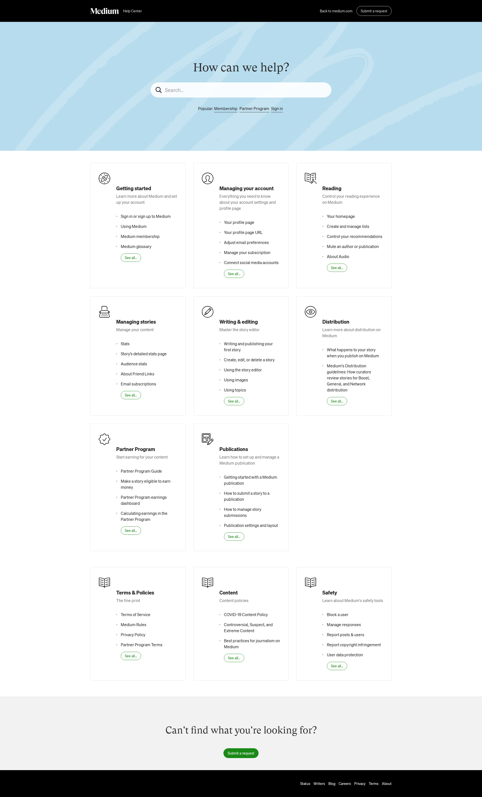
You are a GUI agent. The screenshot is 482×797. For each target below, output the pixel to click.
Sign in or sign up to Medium (146, 216)
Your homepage (341, 216)
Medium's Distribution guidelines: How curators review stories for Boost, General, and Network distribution (349, 377)
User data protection (345, 654)
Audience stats (134, 363)
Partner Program (254, 108)
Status (305, 783)
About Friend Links (137, 373)
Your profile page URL (243, 232)
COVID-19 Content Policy (246, 614)
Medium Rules (133, 624)
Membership (225, 108)
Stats (125, 343)
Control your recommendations (354, 236)
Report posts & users (345, 634)
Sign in (277, 108)
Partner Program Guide (141, 471)
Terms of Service (135, 614)
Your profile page (239, 222)
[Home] (104, 11)
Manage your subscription (247, 252)
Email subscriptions (138, 383)
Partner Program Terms (141, 644)
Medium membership (140, 236)
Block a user (337, 614)
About (387, 783)
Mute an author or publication (353, 246)
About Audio (338, 256)
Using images (236, 379)
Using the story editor (243, 369)
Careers (345, 783)
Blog (331, 783)
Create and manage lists (348, 226)
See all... (131, 257)
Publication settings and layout (251, 525)
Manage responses (344, 624)
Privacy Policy (133, 634)
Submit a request (374, 11)
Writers (319, 783)
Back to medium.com (336, 11)
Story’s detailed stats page (144, 353)
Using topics (235, 389)
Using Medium (134, 226)
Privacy (360, 783)
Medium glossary (136, 246)
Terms (374, 783)
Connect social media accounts (251, 262)
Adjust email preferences (246, 242)
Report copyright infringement (354, 644)
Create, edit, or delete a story (249, 359)
